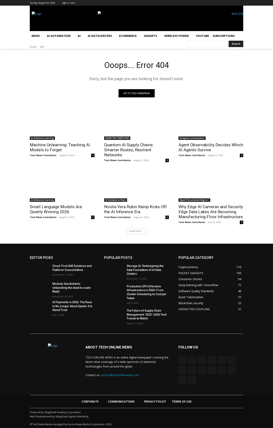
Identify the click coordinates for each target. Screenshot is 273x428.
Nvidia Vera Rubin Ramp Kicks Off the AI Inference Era (135, 209)
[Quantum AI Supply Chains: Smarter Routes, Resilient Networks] (136, 123)
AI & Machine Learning (42, 138)
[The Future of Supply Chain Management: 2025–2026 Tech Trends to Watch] (114, 315)
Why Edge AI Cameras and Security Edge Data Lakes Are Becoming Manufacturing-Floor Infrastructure (210, 211)
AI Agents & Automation (192, 138)
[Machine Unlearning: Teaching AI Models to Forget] (62, 123)
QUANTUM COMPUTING (117, 138)
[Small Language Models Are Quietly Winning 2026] (62, 185)
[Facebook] (202, 3)
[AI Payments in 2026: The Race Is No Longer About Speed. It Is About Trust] (39, 307)
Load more (135, 231)
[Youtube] (241, 3)
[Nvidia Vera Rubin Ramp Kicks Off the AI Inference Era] (136, 185)
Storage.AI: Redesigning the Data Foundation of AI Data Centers (145, 269)
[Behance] (182, 360)
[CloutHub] (192, 360)
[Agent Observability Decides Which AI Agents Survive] (210, 123)
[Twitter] (235, 3)
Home (33, 46)
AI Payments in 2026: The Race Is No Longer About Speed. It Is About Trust (72, 306)
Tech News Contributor (43, 155)
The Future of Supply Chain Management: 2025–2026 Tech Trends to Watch (147, 314)
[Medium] (218, 3)
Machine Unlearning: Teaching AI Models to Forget (60, 147)
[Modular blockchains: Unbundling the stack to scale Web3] (39, 289)
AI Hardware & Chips (115, 200)
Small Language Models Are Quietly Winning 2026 (56, 209)
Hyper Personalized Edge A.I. (194, 200)
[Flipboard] (222, 360)
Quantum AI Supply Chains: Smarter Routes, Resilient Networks (128, 149)
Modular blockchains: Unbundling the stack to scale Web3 (71, 287)
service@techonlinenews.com (120, 375)
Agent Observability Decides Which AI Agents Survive (210, 147)
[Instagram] (207, 3)
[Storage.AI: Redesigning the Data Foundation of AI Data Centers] (114, 271)
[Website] (182, 380)
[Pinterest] (224, 3)
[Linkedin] (213, 3)
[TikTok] (230, 3)
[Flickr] (212, 360)
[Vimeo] (231, 370)
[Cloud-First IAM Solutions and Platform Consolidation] (39, 271)
